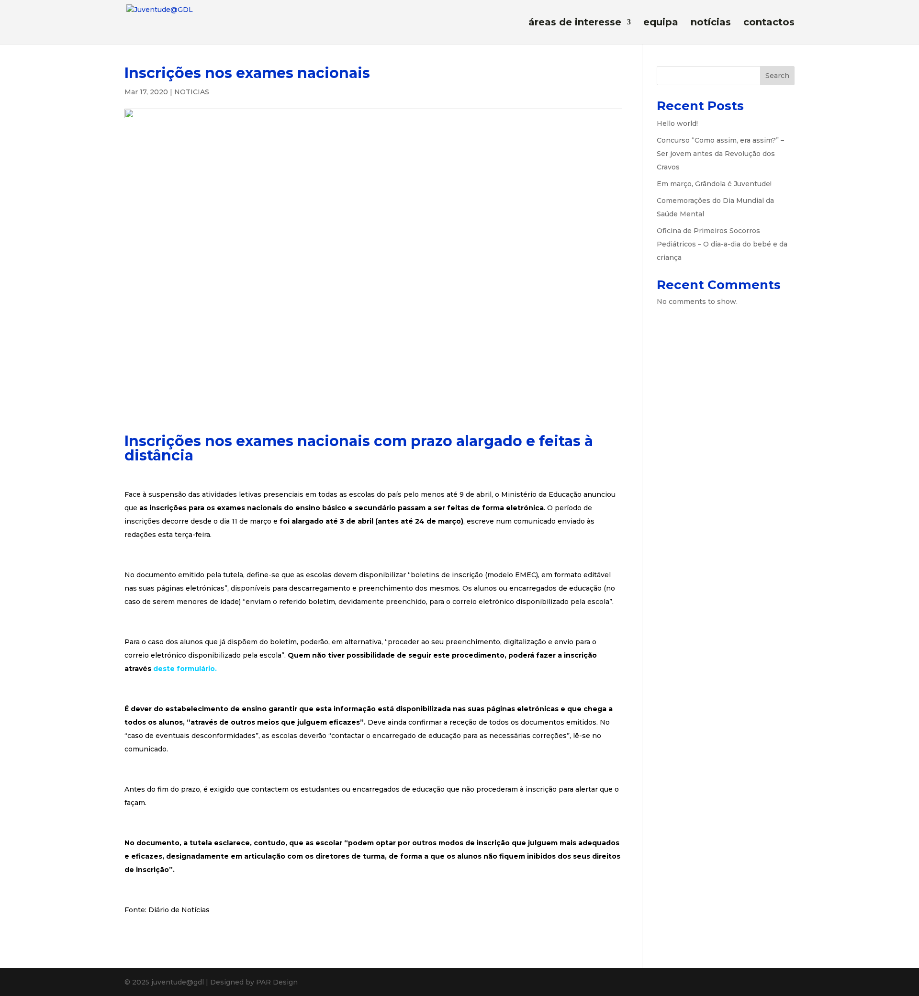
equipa (660, 23)
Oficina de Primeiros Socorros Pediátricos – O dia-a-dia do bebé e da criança (722, 244)
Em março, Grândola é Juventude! (714, 183)
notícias (711, 23)
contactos (769, 23)
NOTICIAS (191, 92)
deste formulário (184, 668)
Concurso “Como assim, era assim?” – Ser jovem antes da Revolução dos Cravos (720, 153)
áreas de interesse (574, 23)
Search (777, 75)
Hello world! (677, 123)
